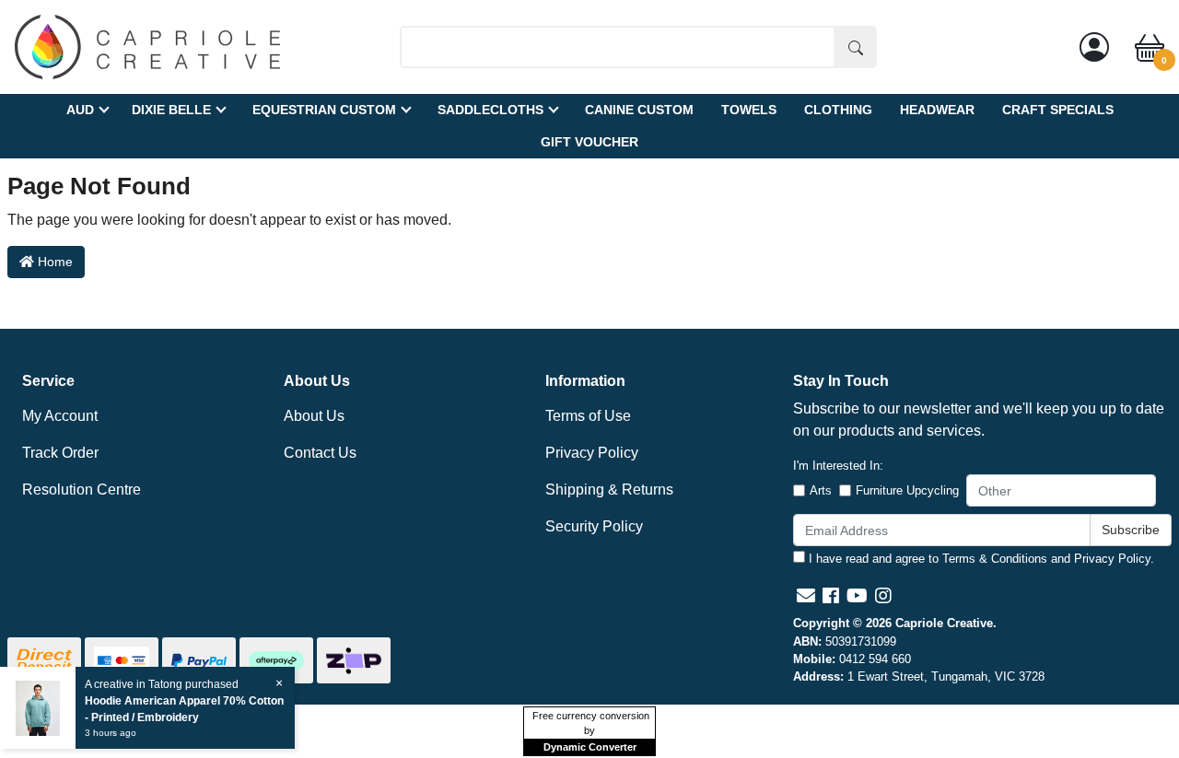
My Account (60, 416)
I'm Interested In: (838, 465)
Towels (748, 109)
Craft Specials (1058, 109)
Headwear (937, 109)
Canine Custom (639, 109)
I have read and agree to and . (979, 559)
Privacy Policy (591, 453)
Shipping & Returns (609, 489)
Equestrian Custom (324, 109)
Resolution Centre (81, 489)
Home (53, 261)
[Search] (856, 47)
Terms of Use (588, 416)
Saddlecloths (490, 109)
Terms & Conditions (994, 559)
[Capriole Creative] (147, 45)
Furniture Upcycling (907, 490)
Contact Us (320, 453)
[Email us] (806, 596)
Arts (821, 490)
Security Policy (594, 526)
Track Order (60, 453)
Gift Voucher (589, 141)
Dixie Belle (171, 109)
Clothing (838, 109)
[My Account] (1094, 47)
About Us (314, 416)
